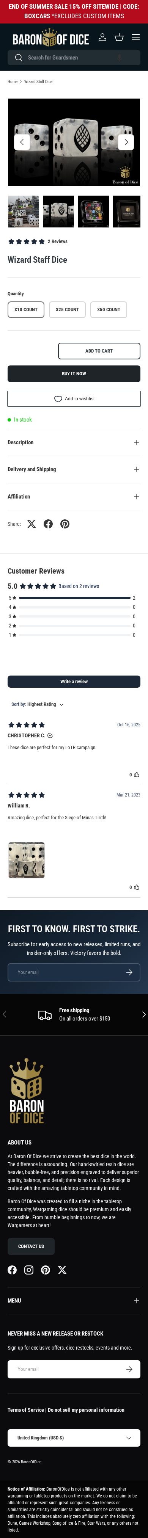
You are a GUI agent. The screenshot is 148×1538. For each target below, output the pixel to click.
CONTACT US (31, 1246)
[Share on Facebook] (48, 524)
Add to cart (99, 351)
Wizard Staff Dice (38, 82)
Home (12, 82)
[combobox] (74, 57)
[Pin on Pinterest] (65, 524)
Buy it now (74, 373)
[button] (119, 57)
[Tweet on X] (31, 524)
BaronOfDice (31, 1462)
